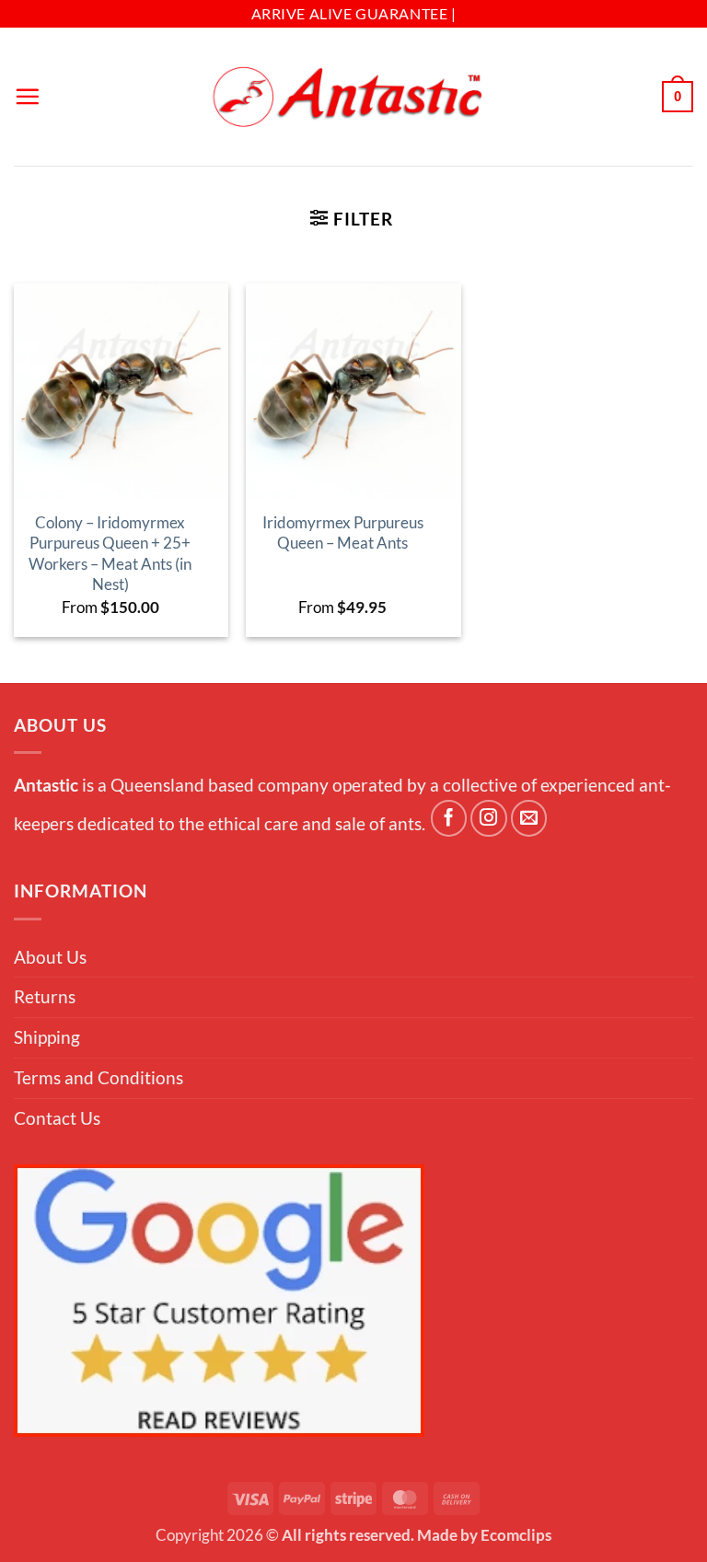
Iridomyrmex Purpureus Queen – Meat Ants (342, 532)
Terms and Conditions (98, 1077)
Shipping (47, 1036)
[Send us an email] (529, 818)
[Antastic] (353, 97)
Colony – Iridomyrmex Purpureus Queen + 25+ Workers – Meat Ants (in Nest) (110, 553)
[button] (27, 96)
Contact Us (57, 1117)
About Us (50, 956)
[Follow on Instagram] (488, 818)
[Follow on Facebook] (449, 818)
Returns (44, 996)
